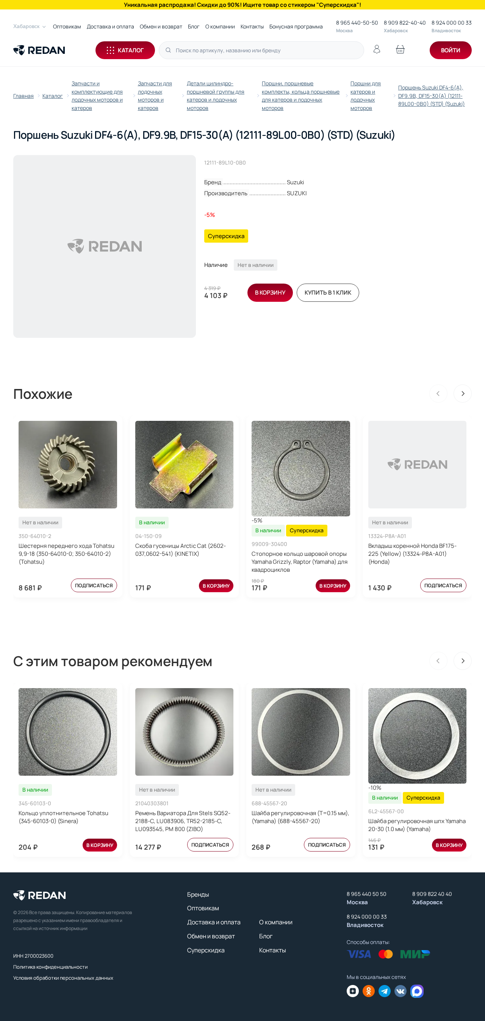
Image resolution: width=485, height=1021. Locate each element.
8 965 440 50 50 (366, 893)
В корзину (216, 585)
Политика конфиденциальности (50, 966)
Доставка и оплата (110, 26)
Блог (194, 26)
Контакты (252, 26)
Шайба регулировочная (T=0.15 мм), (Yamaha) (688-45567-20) (300, 817)
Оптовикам (67, 26)
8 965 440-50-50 (357, 22)
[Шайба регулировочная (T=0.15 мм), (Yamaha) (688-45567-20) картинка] (301, 732)
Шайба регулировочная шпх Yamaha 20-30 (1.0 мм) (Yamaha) (417, 825)
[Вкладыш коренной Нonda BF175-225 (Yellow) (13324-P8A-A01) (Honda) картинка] (417, 464)
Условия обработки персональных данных (63, 977)
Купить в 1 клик (328, 292)
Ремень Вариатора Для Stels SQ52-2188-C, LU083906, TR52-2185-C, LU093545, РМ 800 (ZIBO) (182, 821)
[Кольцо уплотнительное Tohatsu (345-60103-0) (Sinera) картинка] (68, 732)
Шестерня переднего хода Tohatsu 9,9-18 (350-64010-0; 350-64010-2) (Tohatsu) (66, 554)
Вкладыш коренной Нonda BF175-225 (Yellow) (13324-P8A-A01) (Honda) (412, 554)
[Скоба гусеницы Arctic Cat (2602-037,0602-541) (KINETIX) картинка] (184, 464)
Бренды (198, 894)
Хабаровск (26, 26)
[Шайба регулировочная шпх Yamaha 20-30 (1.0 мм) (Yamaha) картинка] (417, 736)
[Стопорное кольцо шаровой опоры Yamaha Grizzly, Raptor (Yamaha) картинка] (301, 468)
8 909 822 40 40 (432, 893)
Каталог (131, 50)
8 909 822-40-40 (405, 22)
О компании (220, 26)
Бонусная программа (296, 26)
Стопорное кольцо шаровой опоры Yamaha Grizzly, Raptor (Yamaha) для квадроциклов (299, 562)
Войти (450, 50)
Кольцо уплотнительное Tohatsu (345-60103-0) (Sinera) (63, 817)
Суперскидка (206, 950)
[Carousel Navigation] (450, 393)
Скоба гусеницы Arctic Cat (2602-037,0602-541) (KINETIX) (180, 550)
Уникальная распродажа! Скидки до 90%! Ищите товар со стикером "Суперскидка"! (242, 5)
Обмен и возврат (161, 26)
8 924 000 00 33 (452, 22)
